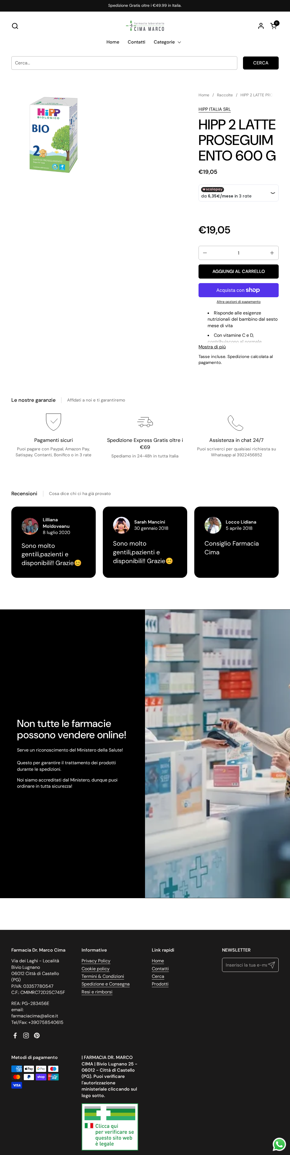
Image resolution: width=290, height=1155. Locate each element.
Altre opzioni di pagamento (239, 301)
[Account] (261, 25)
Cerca (260, 63)
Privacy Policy (96, 961)
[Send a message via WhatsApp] (279, 1144)
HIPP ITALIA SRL (215, 109)
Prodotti (160, 984)
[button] (14, 25)
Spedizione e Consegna (106, 984)
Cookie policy (96, 969)
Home (158, 961)
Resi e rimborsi (97, 992)
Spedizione (238, 356)
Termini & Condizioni (103, 976)
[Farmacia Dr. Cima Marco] (145, 25)
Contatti (160, 969)
